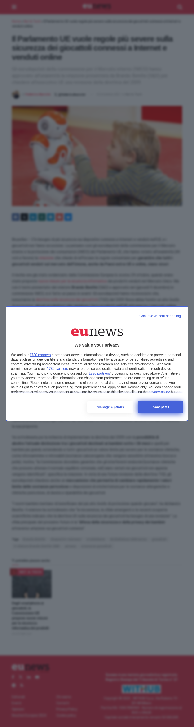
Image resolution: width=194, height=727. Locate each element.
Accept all (160, 407)
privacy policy (159, 392)
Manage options (110, 407)
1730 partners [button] (40, 355)
